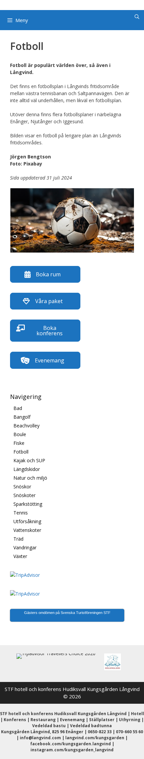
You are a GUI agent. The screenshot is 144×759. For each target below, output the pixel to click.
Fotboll (20, 451)
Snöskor (22, 486)
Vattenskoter (27, 530)
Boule (19, 434)
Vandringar (25, 547)
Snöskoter (24, 495)
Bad (17, 408)
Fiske (18, 443)
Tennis (20, 512)
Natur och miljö (30, 478)
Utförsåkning (27, 521)
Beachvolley (26, 425)
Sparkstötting (27, 504)
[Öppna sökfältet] (137, 16)
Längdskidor (26, 469)
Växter (20, 556)
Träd (18, 539)
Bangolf (21, 417)
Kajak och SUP (29, 460)
